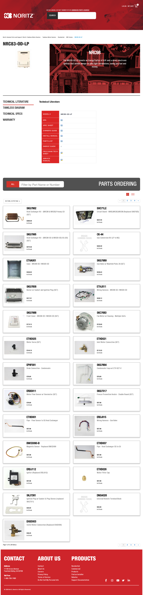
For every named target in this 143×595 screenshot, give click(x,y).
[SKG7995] (15, 243)
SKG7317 (102, 391)
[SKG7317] (86, 400)
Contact (41, 566)
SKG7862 (31, 208)
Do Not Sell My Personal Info (48, 580)
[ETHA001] (15, 269)
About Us (41, 569)
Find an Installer (78, 574)
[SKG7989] (86, 269)
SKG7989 (102, 260)
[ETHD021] (86, 348)
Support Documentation (80, 580)
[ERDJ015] (86, 426)
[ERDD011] (15, 400)
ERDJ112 (31, 469)
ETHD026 (101, 469)
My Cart (131, 6)
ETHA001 (31, 260)
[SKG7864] (86, 374)
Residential (76, 566)
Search (52, 15)
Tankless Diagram (14, 108)
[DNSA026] (86, 504)
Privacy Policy (43, 574)
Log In (124, 6)
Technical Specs (12, 114)
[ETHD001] (15, 426)
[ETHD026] (86, 478)
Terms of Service (44, 577)
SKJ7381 (31, 495)
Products (75, 572)
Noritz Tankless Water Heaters (19, 16)
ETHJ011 (101, 287)
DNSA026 (102, 495)
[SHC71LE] (86, 217)
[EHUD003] (15, 530)
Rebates (75, 577)
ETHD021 (101, 339)
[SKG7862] (15, 217)
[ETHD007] (86, 452)
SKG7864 (102, 365)
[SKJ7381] (15, 504)
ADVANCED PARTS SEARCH (80, 10)
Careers (41, 572)
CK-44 (100, 234)
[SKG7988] (15, 321)
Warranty (9, 120)
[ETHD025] (15, 348)
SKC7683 (101, 313)
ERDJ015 (101, 417)
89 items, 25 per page (12, 201)
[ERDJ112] (15, 478)
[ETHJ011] (86, 295)
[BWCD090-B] (15, 452)
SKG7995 (31, 234)
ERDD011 (31, 391)
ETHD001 (31, 417)
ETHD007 (101, 443)
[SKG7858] (15, 295)
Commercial (76, 569)
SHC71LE (101, 208)
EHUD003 (31, 521)
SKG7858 (31, 287)
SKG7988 (31, 313)
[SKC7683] (86, 321)
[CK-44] (86, 243)
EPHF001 (31, 365)
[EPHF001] (15, 374)
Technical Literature (15, 102)
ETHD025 (31, 339)
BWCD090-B (33, 443)
